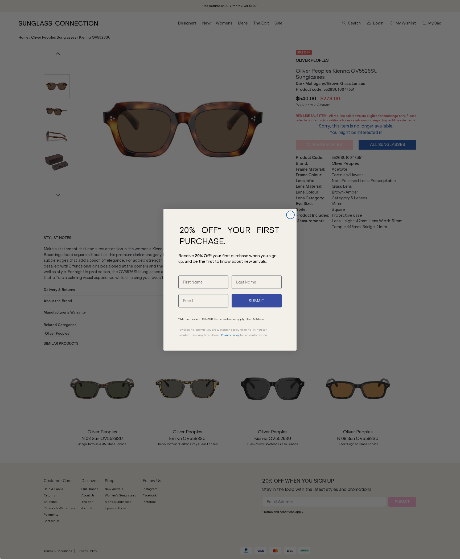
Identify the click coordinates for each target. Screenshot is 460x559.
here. (261, 319)
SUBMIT (257, 300)
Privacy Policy (230, 335)
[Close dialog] (290, 215)
